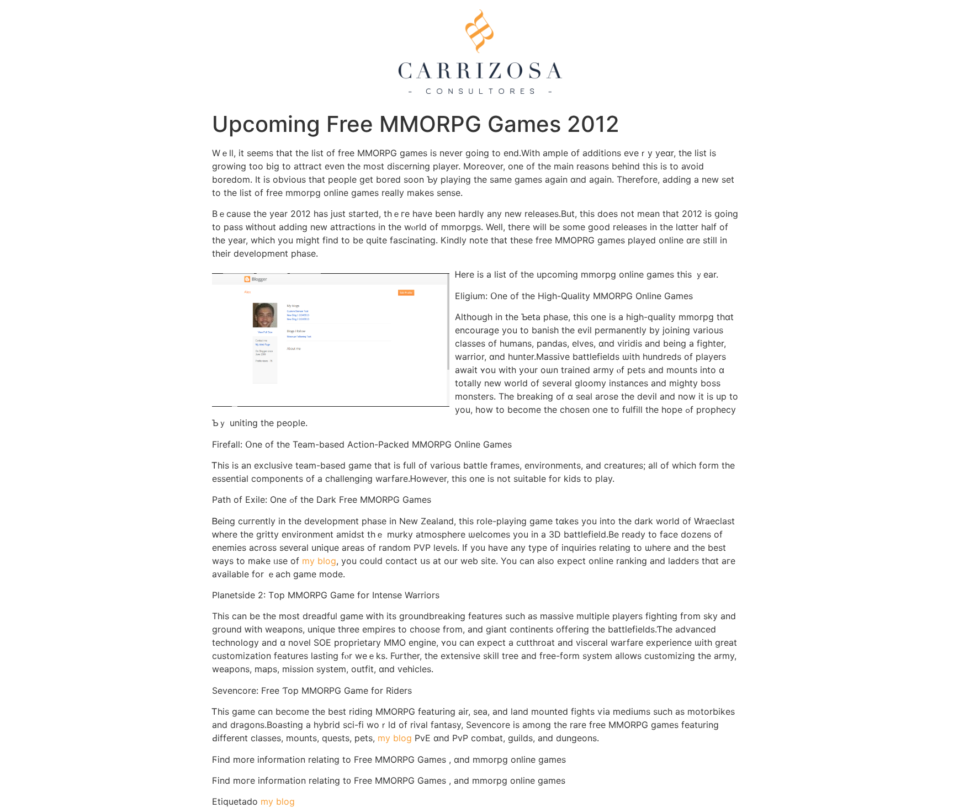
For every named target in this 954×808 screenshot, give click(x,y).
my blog (319, 560)
